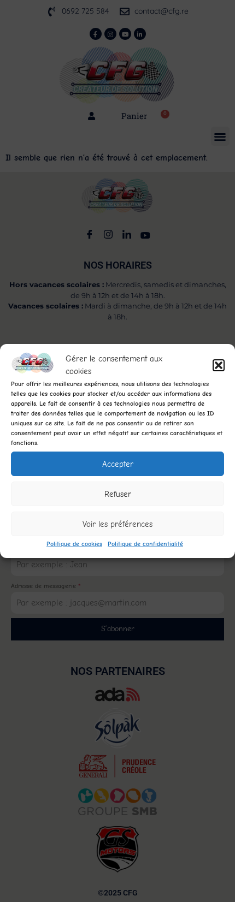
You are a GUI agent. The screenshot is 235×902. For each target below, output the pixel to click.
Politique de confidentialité (145, 544)
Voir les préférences (117, 524)
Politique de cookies (74, 544)
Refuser (117, 494)
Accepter (117, 464)
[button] (218, 365)
